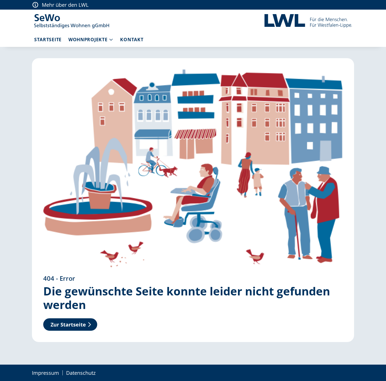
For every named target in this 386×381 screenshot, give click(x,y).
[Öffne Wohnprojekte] (111, 39)
